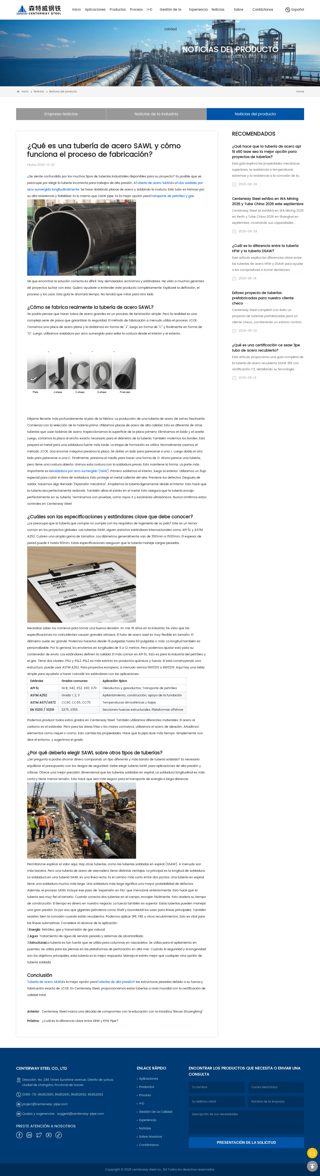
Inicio (25, 92)
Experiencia (147, 1120)
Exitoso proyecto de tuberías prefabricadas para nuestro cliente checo (263, 298)
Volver (300, 92)
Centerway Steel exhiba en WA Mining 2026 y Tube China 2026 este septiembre (267, 201)
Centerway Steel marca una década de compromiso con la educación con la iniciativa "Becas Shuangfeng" (122, 1011)
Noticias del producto (63, 92)
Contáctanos (149, 1144)
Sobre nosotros (150, 1136)
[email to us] (312, 1153)
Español (297, 9)
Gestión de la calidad (155, 1111)
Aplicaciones (148, 1078)
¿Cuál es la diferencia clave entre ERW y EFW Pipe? (80, 1020)
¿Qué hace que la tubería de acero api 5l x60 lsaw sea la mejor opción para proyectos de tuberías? (266, 152)
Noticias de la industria (156, 114)
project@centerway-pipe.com (45, 1104)
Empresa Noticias (61, 114)
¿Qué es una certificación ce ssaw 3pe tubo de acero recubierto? (266, 347)
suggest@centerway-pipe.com (80, 1113)
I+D (141, 1103)
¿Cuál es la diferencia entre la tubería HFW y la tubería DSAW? (265, 248)
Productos (146, 1086)
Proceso (145, 1095)
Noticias (39, 92)
